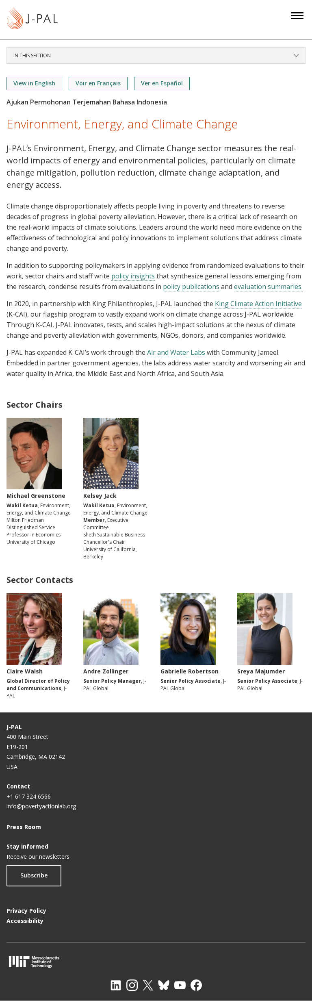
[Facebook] (196, 985)
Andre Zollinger (105, 671)
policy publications (191, 286)
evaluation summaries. (268, 286)
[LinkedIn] (115, 985)
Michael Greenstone (35, 495)
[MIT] (156, 962)
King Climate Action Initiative (258, 303)
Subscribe (34, 875)
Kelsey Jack (100, 495)
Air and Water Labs (177, 352)
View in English (34, 83)
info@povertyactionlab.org (41, 806)
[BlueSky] (163, 985)
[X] (148, 985)
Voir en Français (98, 83)
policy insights (133, 275)
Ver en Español (162, 83)
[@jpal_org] (132, 985)
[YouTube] (180, 985)
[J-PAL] (32, 19)
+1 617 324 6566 (28, 796)
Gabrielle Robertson (189, 671)
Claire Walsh (24, 671)
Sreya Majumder (261, 671)
